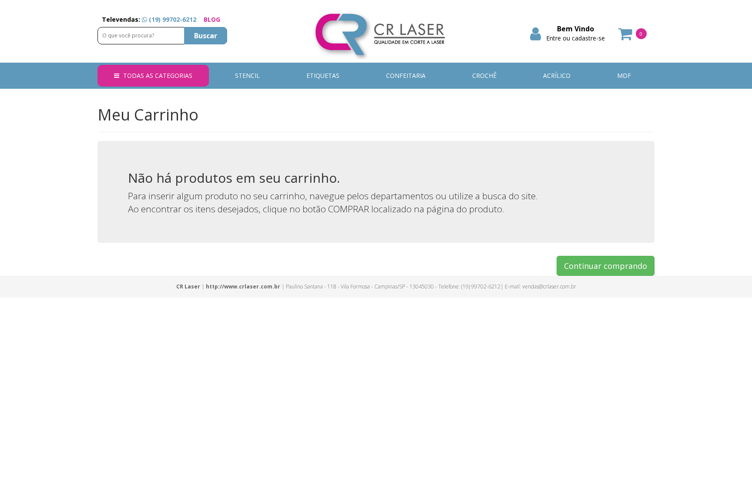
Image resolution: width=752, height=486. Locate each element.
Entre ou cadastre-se (575, 38)
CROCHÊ (484, 75)
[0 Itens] (625, 37)
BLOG (212, 19)
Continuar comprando (605, 266)
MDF (624, 75)
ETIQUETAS (322, 75)
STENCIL (247, 75)
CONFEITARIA (406, 75)
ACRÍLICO (557, 75)
